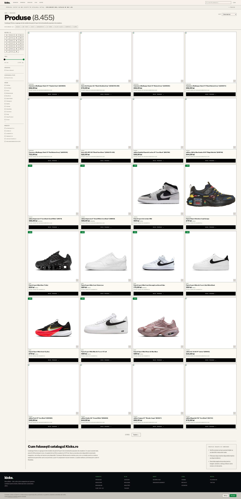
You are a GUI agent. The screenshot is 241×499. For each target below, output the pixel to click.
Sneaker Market (159, 482)
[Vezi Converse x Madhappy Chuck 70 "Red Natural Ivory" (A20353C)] (53, 123)
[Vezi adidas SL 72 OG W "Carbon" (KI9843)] (210, 323)
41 (6, 43)
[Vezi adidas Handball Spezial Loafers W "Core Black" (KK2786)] (158, 123)
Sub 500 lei (100, 488)
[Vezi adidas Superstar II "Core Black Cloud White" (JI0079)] (53, 190)
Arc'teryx (25, 26)
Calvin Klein (59, 26)
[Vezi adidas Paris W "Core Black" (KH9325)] (53, 389)
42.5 (21, 43)
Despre (41, 2)
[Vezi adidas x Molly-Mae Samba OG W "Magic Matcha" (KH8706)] (210, 123)
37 (6, 37)
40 (16, 40)
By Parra (49, 26)
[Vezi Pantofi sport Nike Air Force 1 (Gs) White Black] (210, 256)
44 (16, 46)
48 (16, 51)
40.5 (21, 40)
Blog (36, 2)
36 (16, 35)
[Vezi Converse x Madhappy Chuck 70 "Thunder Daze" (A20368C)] (53, 57)
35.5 (11, 35)
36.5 (21, 35)
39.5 (11, 40)
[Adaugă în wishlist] (77, 81)
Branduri (22, 2)
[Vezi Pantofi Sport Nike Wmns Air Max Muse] (158, 323)
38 (16, 37)
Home (6, 13)
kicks (7, 3)
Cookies (184, 485)
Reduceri (29, 2)
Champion (68, 26)
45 (6, 48)
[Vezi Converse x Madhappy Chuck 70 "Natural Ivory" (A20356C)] (158, 57)
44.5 (21, 46)
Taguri (126, 488)
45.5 (11, 48)
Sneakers (15, 2)
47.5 (11, 51)
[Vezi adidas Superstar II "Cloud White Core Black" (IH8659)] (106, 190)
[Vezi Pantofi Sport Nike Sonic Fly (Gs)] (53, 323)
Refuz (226, 495)
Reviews (127, 482)
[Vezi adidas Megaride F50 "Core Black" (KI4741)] (210, 389)
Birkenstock (40, 26)
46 (16, 48)
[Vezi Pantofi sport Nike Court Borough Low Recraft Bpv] (158, 256)
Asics (32, 26)
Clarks (75, 26)
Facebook (213, 479)
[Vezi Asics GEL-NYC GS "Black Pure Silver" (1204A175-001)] (106, 123)
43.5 (11, 46)
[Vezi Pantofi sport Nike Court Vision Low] (106, 256)
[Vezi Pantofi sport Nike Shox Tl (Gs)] (53, 256)
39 (6, 40)
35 (6, 35)
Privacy (184, 482)
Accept (233, 495)
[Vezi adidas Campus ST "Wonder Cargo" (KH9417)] (158, 389)
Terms (184, 479)
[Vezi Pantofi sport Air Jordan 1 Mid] (158, 190)
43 (6, 46)
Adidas (18, 26)
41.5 (11, 43)
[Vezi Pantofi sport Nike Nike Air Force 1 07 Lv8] (106, 323)
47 (6, 51)
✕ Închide (232, 7)
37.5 (11, 37)
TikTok (212, 482)
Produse (99, 479)
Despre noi (157, 479)
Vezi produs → (53, 94)
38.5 (21, 37)
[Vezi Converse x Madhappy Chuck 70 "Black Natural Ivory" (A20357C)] (210, 57)
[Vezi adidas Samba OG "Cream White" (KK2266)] (106, 389)
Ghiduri (127, 479)
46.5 (21, 48)
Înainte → (136, 434)
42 (16, 43)
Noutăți (127, 485)
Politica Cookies (13, 496)
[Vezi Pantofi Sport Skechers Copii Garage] (210, 190)
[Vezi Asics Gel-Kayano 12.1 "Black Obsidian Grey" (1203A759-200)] (106, 57)
